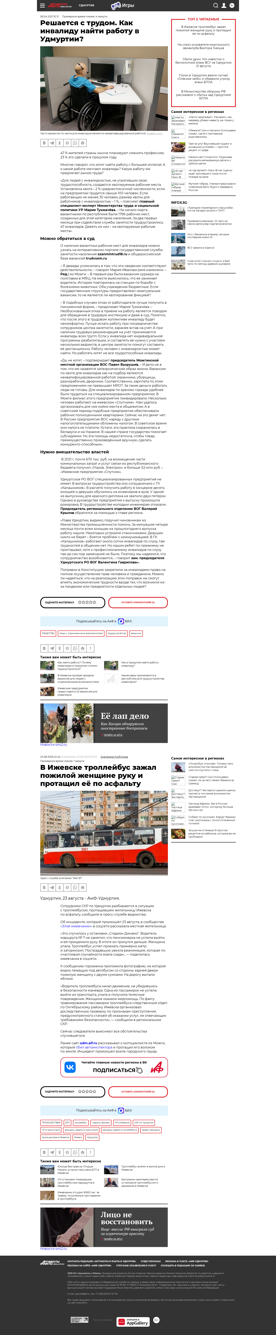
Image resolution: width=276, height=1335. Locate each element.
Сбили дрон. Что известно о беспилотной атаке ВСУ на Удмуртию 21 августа (203, 63)
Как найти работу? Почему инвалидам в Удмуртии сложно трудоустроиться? (77, 665)
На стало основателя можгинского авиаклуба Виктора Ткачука (204, 46)
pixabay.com (154, 133)
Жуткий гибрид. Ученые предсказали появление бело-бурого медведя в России (212, 187)
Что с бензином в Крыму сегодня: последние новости (208, 236)
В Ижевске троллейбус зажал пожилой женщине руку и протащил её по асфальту (203, 30)
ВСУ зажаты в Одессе (200, 247)
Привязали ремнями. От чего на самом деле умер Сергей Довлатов (209, 222)
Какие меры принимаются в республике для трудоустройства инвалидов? (142, 678)
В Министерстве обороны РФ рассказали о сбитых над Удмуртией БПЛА (203, 95)
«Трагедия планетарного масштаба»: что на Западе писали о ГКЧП (210, 209)
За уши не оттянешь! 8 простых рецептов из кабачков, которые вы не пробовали (212, 833)
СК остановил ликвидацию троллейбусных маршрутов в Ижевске (76, 1182)
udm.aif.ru (88, 1043)
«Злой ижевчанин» (76, 926)
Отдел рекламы (151, 1261)
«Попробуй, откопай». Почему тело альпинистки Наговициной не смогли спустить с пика (211, 767)
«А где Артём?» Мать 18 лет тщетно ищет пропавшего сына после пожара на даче (210, 173)
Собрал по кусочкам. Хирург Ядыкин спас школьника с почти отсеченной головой (212, 820)
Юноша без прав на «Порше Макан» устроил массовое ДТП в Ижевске (78, 1169)
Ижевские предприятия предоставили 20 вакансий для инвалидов (77, 691)
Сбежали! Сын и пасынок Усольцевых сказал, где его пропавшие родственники (212, 133)
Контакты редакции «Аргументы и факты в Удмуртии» (101, 1261)
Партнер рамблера (102, 1320)
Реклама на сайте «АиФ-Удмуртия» (89, 1265)
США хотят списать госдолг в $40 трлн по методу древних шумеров (208, 262)
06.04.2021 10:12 (49, 16)
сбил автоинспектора (94, 1047)
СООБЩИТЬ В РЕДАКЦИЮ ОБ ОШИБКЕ (183, 1265)
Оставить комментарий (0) (138, 602)
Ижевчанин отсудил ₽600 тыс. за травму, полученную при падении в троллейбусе (79, 1195)
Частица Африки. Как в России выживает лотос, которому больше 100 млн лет (211, 807)
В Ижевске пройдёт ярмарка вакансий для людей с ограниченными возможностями (78, 678)
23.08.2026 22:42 (50, 756)
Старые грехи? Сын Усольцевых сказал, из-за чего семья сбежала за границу (211, 780)
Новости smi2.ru (53, 745)
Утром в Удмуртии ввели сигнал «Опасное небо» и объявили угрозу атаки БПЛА (203, 79)
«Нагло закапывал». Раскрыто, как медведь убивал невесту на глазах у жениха (211, 120)
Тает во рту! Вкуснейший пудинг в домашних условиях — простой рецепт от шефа (210, 147)
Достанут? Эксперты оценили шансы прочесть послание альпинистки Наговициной (212, 793)
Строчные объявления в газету (136, 1265)
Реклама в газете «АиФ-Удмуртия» (187, 1261)
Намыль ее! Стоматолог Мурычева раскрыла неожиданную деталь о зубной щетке (210, 160)
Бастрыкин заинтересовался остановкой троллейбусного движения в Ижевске (139, 1182)
